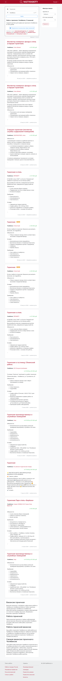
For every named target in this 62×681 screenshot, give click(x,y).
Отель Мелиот (17, 47)
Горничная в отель (14, 172)
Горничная (11, 222)
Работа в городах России (11, 667)
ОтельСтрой (17, 225)
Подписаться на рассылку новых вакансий (22, 28)
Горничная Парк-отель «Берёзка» (20, 500)
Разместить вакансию (28, 674)
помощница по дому (21, 33)
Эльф (15, 420)
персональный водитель (21, 31)
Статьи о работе (9, 674)
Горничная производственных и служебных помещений (19, 415)
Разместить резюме (28, 672)
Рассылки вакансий (10, 672)
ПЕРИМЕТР (16, 175)
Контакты (25, 677)
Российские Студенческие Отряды (23, 466)
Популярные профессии (11, 669)
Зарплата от (46, 11)
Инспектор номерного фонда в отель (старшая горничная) (21, 43)
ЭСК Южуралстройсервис (20, 368)
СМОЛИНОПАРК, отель (19, 135)
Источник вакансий (48, 17)
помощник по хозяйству (19, 32)
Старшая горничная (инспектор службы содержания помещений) (20, 130)
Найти (21, 16)
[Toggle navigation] (5, 2)
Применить (45, 24)
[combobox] (27, 13)
